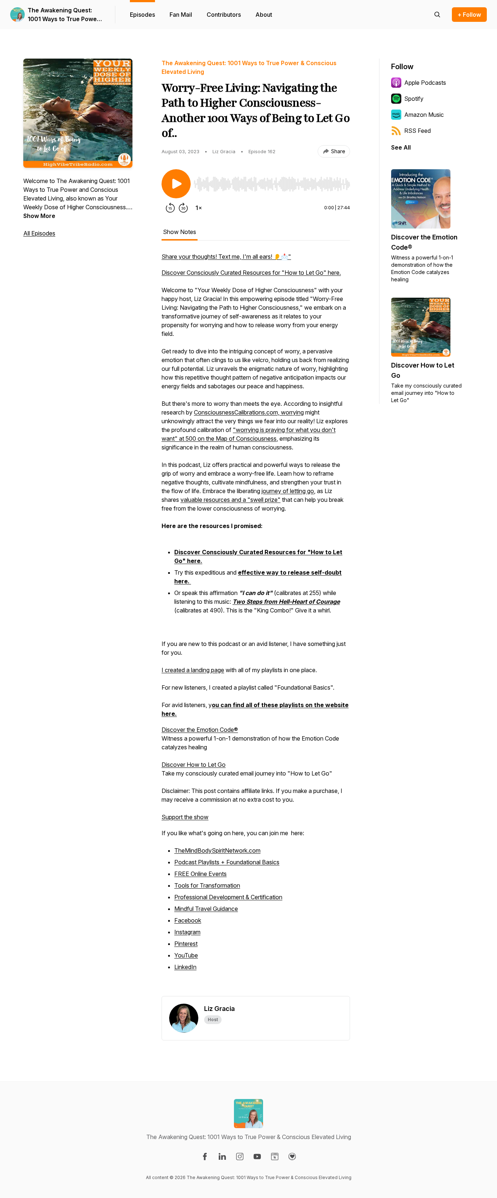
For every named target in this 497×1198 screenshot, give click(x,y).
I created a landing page (193, 670)
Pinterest (186, 943)
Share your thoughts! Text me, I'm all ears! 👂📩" (226, 256)
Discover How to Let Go (194, 764)
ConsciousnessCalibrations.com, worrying (249, 412)
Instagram (187, 932)
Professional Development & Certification (228, 897)
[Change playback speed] (198, 208)
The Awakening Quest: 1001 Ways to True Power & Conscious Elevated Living (63, 15)
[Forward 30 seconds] (183, 208)
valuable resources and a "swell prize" (230, 499)
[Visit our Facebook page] (204, 1156)
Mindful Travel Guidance (206, 908)
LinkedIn (185, 967)
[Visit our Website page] (274, 1156)
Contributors (224, 14)
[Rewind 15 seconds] (170, 208)
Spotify (414, 98)
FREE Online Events (200, 873)
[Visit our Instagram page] (239, 1156)
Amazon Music (424, 114)
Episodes (142, 14)
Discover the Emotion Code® (200, 729)
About (263, 14)
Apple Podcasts (425, 82)
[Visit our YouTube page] (257, 1156)
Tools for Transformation (207, 885)
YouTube (186, 955)
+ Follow (469, 14)
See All (401, 147)
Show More (39, 215)
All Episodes (39, 233)
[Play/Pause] (176, 183)
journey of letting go (288, 491)
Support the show (185, 817)
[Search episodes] (437, 14)
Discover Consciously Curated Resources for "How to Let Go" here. (251, 272)
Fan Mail (181, 14)
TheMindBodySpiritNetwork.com (217, 850)
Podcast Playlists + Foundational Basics (226, 862)
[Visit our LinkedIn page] (222, 1156)
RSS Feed (417, 130)
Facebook (187, 920)
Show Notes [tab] (179, 231)
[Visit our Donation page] (292, 1156)
